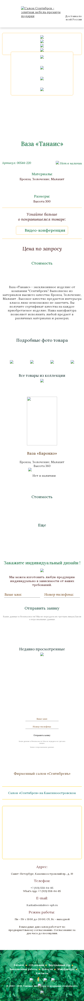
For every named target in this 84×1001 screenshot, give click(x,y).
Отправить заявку (42, 608)
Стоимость (42, 263)
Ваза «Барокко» (42, 453)
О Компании (36, 965)
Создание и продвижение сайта (42, 997)
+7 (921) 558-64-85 (42, 887)
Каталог (19, 965)
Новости (47, 969)
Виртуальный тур (59, 965)
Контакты (42, 973)
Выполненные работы (23, 969)
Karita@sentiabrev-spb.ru (42, 905)
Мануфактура (66, 969)
